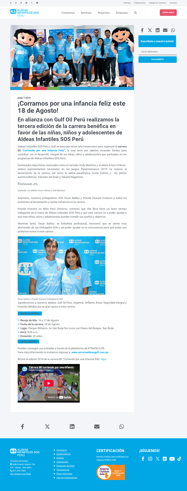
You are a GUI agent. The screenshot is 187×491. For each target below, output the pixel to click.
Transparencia (62, 470)
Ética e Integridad (64, 474)
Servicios (86, 12)
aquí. (104, 359)
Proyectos (104, 12)
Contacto (173, 3)
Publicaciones (139, 3)
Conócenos (68, 12)
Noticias (127, 3)
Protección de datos (65, 466)
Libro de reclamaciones (66, 478)
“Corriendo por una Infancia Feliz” (43, 150)
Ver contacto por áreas (20, 474)
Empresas (122, 12)
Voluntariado (62, 462)
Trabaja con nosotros (157, 3)
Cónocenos (61, 450)
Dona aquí (168, 12)
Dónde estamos (63, 454)
